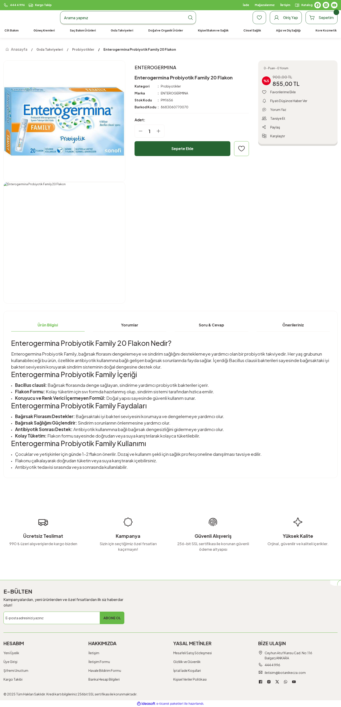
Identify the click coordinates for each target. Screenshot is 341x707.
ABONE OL (112, 618)
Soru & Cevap (211, 324)
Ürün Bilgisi (48, 324)
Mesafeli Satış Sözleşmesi (192, 653)
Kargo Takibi (13, 679)
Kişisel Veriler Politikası (190, 679)
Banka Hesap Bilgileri (104, 679)
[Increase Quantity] (160, 131)
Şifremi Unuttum (15, 670)
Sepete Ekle (182, 148)
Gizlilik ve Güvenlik (187, 662)
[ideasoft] (146, 703)
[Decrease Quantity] (139, 131)
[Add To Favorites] (241, 148)
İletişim (93, 653)
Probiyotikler (171, 86)
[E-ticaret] (169, 704)
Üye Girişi (10, 662)
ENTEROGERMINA (174, 93)
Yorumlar (129, 324)
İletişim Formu (99, 662)
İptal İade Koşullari (187, 670)
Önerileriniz (293, 324)
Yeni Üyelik (11, 653)
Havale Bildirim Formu (104, 670)
